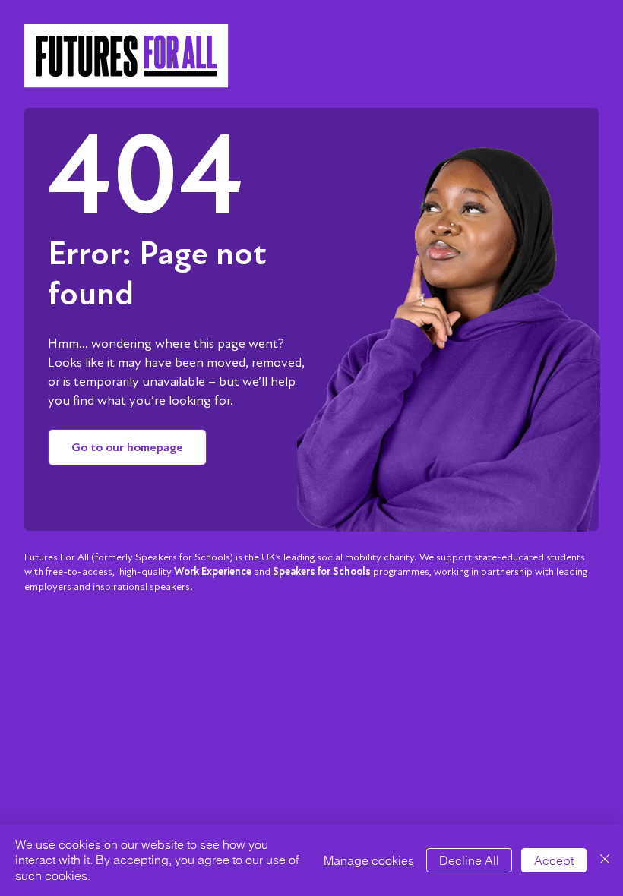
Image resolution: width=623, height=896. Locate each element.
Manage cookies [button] (369, 860)
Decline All (469, 860)
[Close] (605, 860)
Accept (554, 860)
